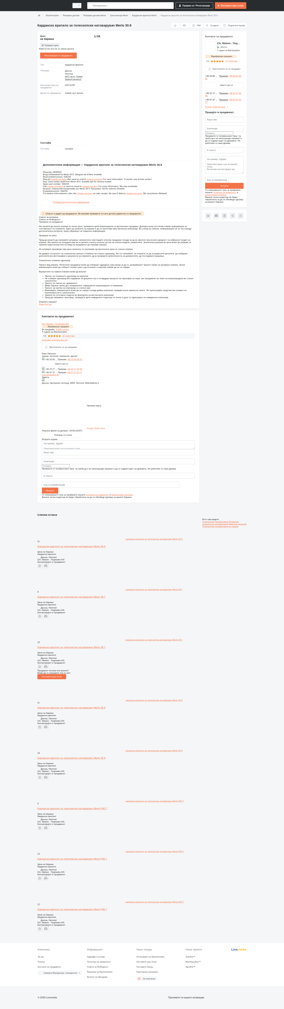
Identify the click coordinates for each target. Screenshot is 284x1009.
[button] (175, 25)
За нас (41, 957)
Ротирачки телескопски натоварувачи (220, 522)
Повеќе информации (215, 107)
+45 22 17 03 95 (74, 369)
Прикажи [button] (62, 359)
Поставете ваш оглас (52, 676)
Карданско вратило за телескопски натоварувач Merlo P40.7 (72, 808)
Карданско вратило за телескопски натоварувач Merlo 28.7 (71, 597)
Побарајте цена (51, 45)
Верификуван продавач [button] (58, 326)
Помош (41, 962)
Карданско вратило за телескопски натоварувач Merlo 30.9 (71, 546)
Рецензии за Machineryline (99, 972)
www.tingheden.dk (50, 375)
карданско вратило (74, 65)
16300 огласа (62, 329)
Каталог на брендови (97, 977)
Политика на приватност (99, 962)
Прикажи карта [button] (94, 405)
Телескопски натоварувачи (215, 521)
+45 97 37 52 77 (74, 372)
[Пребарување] (90, 5)
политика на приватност (97, 495)
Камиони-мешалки (238, 524)
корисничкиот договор (122, 495)
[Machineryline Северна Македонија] (53, 5)
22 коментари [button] (69, 336)
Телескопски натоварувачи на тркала (220, 526)
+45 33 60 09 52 (74, 359)
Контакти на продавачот (49, 967)
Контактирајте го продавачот (58, 55)
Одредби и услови (96, 957)
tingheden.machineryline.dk (55, 340)
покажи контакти (59, 179)
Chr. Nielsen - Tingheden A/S (55, 324)
